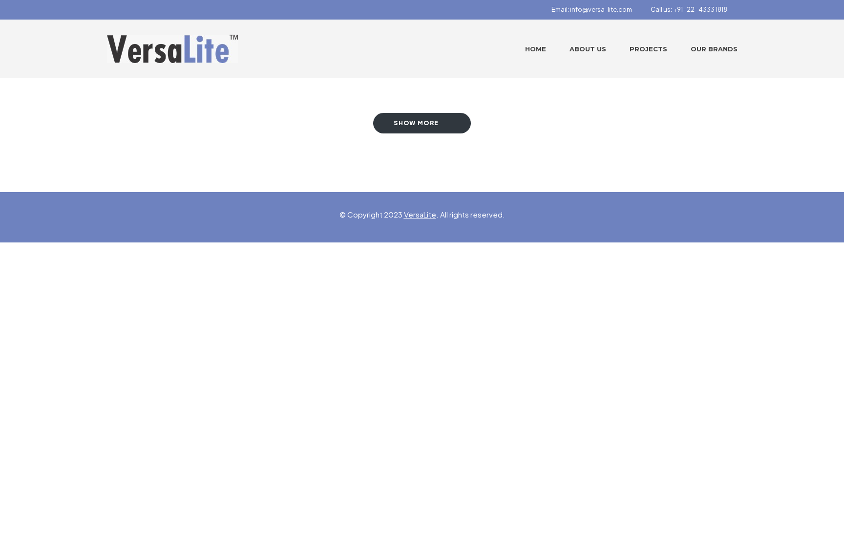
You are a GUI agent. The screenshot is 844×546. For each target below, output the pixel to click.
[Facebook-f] (110, 9)
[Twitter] (127, 9)
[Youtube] (161, 9)
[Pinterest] (144, 9)
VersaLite (420, 214)
